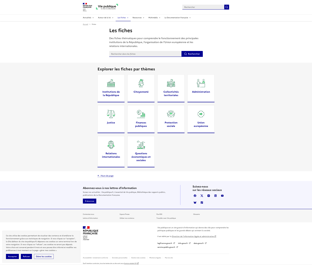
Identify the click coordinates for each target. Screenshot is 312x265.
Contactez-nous (88, 214)
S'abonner (89, 201)
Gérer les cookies (44, 256)
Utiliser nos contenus (127, 218)
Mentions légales (155, 258)
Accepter (12, 256)
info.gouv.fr (183, 243)
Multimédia (153, 17)
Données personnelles (120, 258)
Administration (201, 92)
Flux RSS (159, 214)
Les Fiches (122, 17)
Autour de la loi (104, 17)
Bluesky (195, 202)
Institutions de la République (111, 93)
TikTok (201, 202)
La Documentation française (176, 17)
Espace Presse (124, 214)
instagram (208, 195)
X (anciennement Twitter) (201, 195)
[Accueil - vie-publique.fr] (107, 7)
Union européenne (201, 124)
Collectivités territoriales (171, 93)
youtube (222, 195)
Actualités (87, 17)
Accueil (85, 24)
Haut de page (106, 175)
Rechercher (226, 7)
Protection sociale (171, 124)
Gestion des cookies (138, 258)
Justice (111, 122)
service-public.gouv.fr (166, 247)
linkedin (215, 195)
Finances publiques (141, 124)
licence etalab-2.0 (130, 263)
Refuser (26, 256)
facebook (195, 195)
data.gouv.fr (199, 243)
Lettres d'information (90, 218)
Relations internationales (111, 155)
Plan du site (169, 258)
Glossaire (196, 214)
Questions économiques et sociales (141, 157)
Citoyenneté (141, 92)
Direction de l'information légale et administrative (193, 236)
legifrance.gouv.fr (165, 243)
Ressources (137, 17)
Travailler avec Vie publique (166, 218)
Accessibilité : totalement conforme (95, 258)
